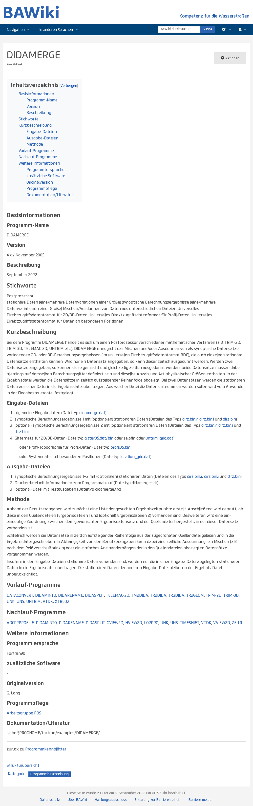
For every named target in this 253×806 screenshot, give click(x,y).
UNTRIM (33, 602)
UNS (20, 602)
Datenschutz (50, 800)
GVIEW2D (115, 623)
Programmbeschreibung (49, 774)
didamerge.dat (92, 413)
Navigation (16, 30)
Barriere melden (201, 800)
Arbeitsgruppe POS (24, 713)
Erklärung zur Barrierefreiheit (158, 800)
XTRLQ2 (62, 602)
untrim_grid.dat (159, 438)
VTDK (48, 602)
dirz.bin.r (189, 419)
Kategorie (16, 774)
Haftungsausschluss (111, 800)
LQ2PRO (151, 623)
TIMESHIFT (189, 623)
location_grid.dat (135, 457)
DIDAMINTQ (45, 595)
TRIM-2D (213, 595)
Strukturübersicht (23, 766)
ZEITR (237, 623)
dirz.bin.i (206, 419)
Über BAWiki (77, 800)
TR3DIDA (176, 595)
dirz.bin (229, 419)
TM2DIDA (139, 595)
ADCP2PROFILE (20, 623)
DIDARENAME (70, 595)
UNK (11, 602)
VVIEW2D (221, 623)
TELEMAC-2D (117, 595)
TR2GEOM (195, 595)
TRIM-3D (231, 595)
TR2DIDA (158, 595)
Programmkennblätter (45, 749)
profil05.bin (120, 447)
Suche (207, 29)
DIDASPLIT (94, 595)
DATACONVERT (20, 595)
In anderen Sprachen (56, 30)
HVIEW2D (133, 623)
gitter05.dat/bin (98, 438)
